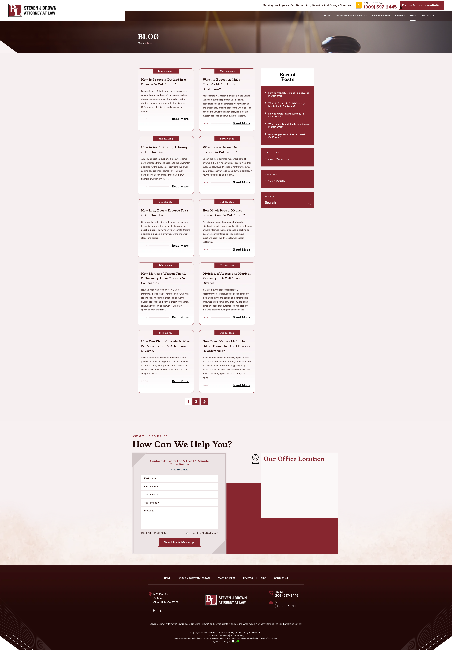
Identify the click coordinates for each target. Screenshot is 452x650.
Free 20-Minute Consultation (422, 5)
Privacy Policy (159, 533)
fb (154, 610)
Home (327, 15)
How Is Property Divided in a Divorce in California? (163, 82)
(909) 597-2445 (380, 7)
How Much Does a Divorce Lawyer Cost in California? (224, 213)
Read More (180, 118)
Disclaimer (146, 533)
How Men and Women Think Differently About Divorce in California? (163, 278)
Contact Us (427, 15)
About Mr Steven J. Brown (351, 15)
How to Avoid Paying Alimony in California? (164, 149)
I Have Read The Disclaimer (204, 533)
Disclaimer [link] (213, 635)
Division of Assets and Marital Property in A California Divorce (227, 278)
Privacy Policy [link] (237, 635)
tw (160, 610)
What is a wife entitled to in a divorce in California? (226, 149)
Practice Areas (381, 15)
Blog (413, 15)
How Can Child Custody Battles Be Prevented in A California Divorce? (165, 346)
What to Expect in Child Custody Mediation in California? (221, 84)
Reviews (248, 578)
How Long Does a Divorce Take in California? (164, 213)
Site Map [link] (224, 635)
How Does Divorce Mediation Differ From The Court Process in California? (226, 346)
